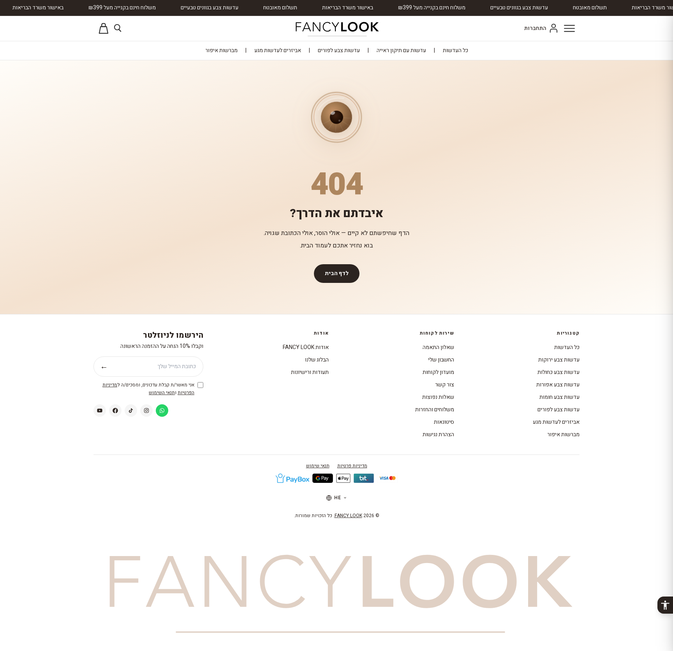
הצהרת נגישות (438, 434)
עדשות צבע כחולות (558, 372)
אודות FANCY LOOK (306, 347)
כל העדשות (455, 50)
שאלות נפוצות (438, 397)
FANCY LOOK (348, 515)
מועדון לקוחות (438, 372)
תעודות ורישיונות (310, 372)
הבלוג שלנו (317, 360)
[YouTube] (99, 410)
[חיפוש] (118, 28)
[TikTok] (131, 410)
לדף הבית (337, 273)
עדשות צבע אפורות (558, 385)
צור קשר (444, 385)
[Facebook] (115, 410)
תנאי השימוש (162, 392)
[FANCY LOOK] (336, 28)
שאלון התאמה (438, 347)
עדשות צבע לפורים (339, 50)
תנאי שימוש (317, 466)
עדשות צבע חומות (559, 397)
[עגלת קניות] (104, 28)
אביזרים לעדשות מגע (277, 50)
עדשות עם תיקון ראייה (401, 50)
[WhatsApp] (162, 410)
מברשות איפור (221, 50)
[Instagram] (146, 410)
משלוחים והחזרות (434, 409)
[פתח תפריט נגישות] (665, 605)
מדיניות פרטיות (352, 466)
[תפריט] (569, 28)
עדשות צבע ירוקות (559, 360)
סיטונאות (444, 422)
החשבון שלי (441, 360)
